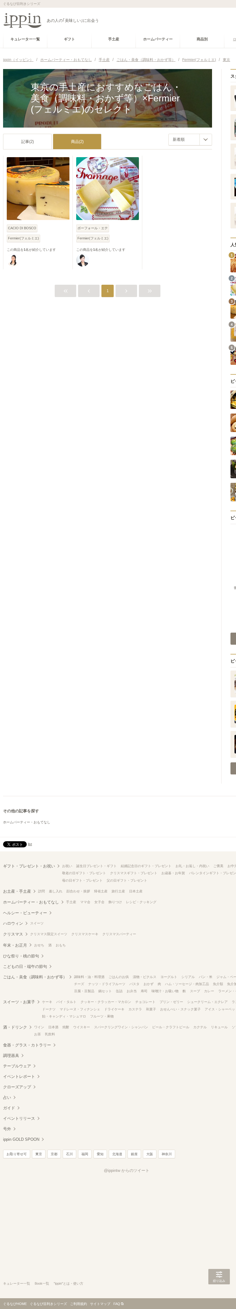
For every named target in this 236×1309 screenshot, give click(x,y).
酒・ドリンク (15, 1027)
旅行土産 (118, 891)
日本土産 (136, 891)
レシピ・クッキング (141, 902)
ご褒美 (218, 866)
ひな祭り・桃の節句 (21, 956)
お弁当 (132, 991)
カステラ (135, 1009)
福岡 (84, 1154)
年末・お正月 (15, 945)
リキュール (219, 1027)
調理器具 (11, 1055)
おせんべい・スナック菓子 (180, 1009)
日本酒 (53, 1027)
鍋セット (105, 991)
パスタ (134, 984)
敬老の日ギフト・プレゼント (84, 873)
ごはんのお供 (118, 977)
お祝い (67, 866)
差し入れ (55, 891)
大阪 (149, 1154)
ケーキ (47, 1002)
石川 (69, 1154)
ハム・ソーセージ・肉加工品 (187, 984)
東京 (38, 1154)
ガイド (9, 1108)
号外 (7, 1129)
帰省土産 (101, 891)
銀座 (134, 1154)
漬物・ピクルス (144, 977)
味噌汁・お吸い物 (165, 991)
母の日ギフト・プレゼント (82, 880)
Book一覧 (42, 1283)
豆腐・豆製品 (84, 991)
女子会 (99, 902)
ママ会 (85, 902)
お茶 (37, 1034)
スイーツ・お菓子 (19, 1002)
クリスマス (13, 934)
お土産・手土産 (17, 891)
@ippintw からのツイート (126, 1170)
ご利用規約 (78, 1304)
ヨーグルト (168, 977)
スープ (195, 991)
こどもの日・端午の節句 (25, 966)
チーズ (79, 984)
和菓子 (151, 1009)
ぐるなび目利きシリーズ (48, 1304)
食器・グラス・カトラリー (27, 1045)
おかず (149, 984)
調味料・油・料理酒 (89, 977)
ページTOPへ (219, 1295)
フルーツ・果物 (102, 1016)
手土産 (71, 902)
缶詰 (119, 991)
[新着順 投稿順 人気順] (190, 139)
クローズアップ (17, 1087)
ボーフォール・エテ (92, 228)
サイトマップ (100, 1304)
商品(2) (77, 141)
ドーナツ (49, 1009)
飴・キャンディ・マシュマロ (64, 1016)
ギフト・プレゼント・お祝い (29, 866)
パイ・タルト (66, 1002)
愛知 (100, 1154)
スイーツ (37, 923)
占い (7, 1097)
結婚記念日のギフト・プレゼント (146, 866)
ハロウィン (13, 923)
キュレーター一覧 (16, 1283)
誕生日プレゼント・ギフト (96, 866)
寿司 (144, 991)
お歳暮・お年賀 (173, 873)
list (30, 844)
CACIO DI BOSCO (22, 228)
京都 (54, 1154)
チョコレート (145, 1002)
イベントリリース (19, 1118)
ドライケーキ (114, 1009)
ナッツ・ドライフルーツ (106, 984)
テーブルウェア (17, 1066)
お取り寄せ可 (16, 1154)
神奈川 (167, 1154)
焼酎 (65, 1027)
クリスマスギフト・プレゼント (133, 873)
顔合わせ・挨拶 (78, 891)
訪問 (41, 891)
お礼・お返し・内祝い (192, 866)
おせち (39, 945)
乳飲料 (50, 1034)
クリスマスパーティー (119, 934)
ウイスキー (81, 1027)
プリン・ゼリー (171, 1002)
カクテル (200, 1027)
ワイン (39, 1027)
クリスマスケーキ (84, 934)
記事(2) (27, 141)
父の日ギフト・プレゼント (127, 880)
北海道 (117, 1154)
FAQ (116, 1304)
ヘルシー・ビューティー (25, 913)
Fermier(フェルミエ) (23, 238)
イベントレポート (19, 1076)
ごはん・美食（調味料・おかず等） (35, 977)
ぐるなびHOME (15, 1304)
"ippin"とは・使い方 (68, 1283)
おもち (61, 945)
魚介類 (218, 984)
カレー (209, 991)
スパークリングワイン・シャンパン (121, 1027)
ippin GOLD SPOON (21, 1139)
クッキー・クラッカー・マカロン (106, 1002)
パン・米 (205, 977)
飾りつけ (115, 902)
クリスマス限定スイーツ (48, 934)
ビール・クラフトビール (170, 1027)
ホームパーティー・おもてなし (26, 822)
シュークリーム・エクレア (207, 1002)
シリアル (188, 977)
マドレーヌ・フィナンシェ (80, 1009)
